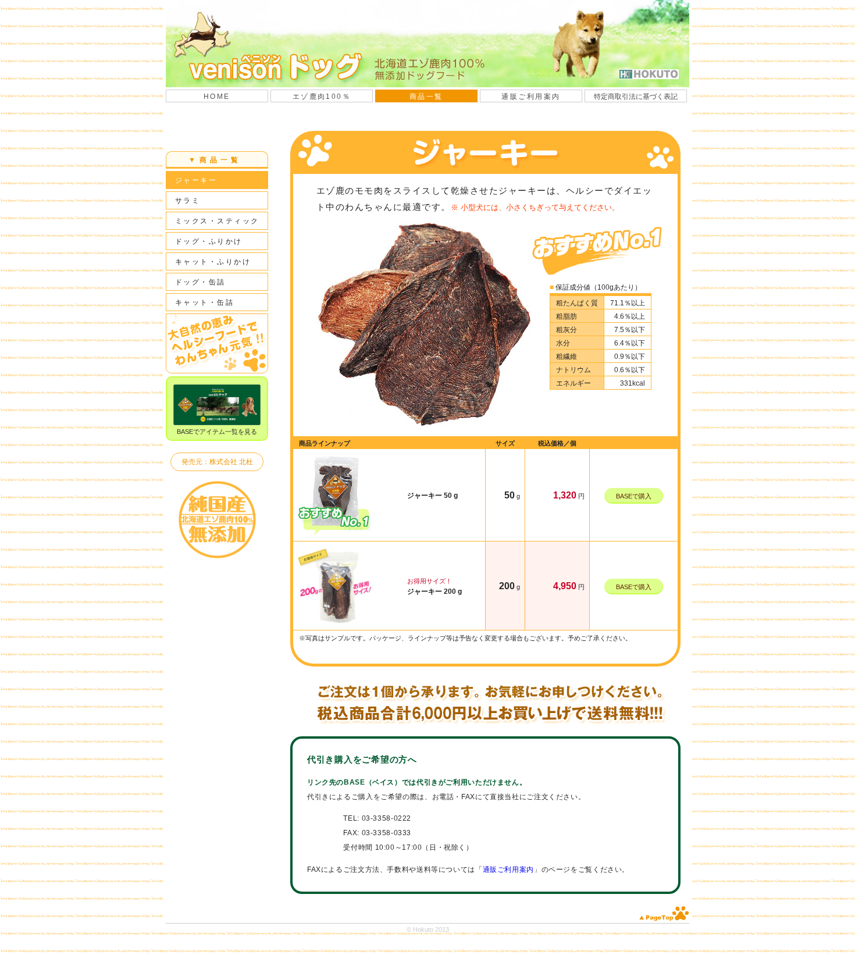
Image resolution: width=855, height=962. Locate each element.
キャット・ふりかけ (213, 262)
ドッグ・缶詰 (200, 282)
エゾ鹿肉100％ (322, 96)
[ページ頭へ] (664, 919)
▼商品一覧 (214, 160)
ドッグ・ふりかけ (209, 241)
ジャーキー (196, 180)
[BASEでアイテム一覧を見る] (217, 404)
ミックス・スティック (217, 221)
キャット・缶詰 (204, 302)
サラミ (188, 201)
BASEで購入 (633, 496)
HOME (217, 96)
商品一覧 (426, 96)
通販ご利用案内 (530, 96)
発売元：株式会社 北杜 (217, 462)
